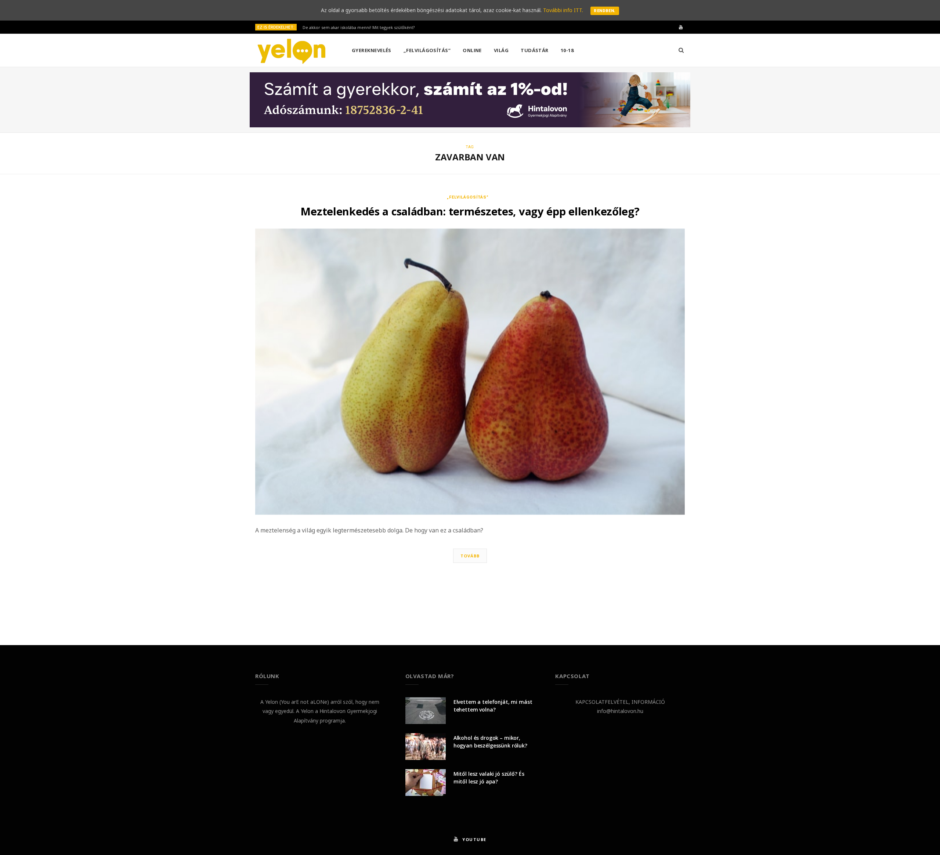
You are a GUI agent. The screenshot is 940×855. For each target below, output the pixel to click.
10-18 (567, 50)
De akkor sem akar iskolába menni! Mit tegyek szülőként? (359, 27)
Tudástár (535, 50)
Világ (501, 50)
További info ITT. (563, 10)
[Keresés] (681, 50)
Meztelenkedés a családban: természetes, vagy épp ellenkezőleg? (469, 211)
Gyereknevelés (371, 50)
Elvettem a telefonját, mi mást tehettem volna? (492, 705)
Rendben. (605, 10)
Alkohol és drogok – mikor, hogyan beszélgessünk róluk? (490, 741)
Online (472, 50)
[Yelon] (291, 50)
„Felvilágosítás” (427, 50)
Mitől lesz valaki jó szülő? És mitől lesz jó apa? (488, 777)
